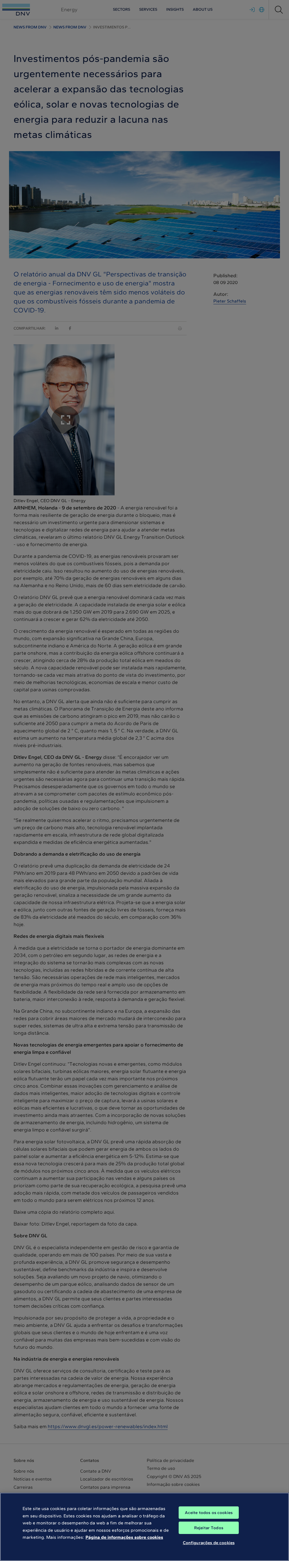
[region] (144, 1527)
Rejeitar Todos (208, 1527)
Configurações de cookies (209, 1542)
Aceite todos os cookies (209, 1512)
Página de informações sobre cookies (124, 1537)
